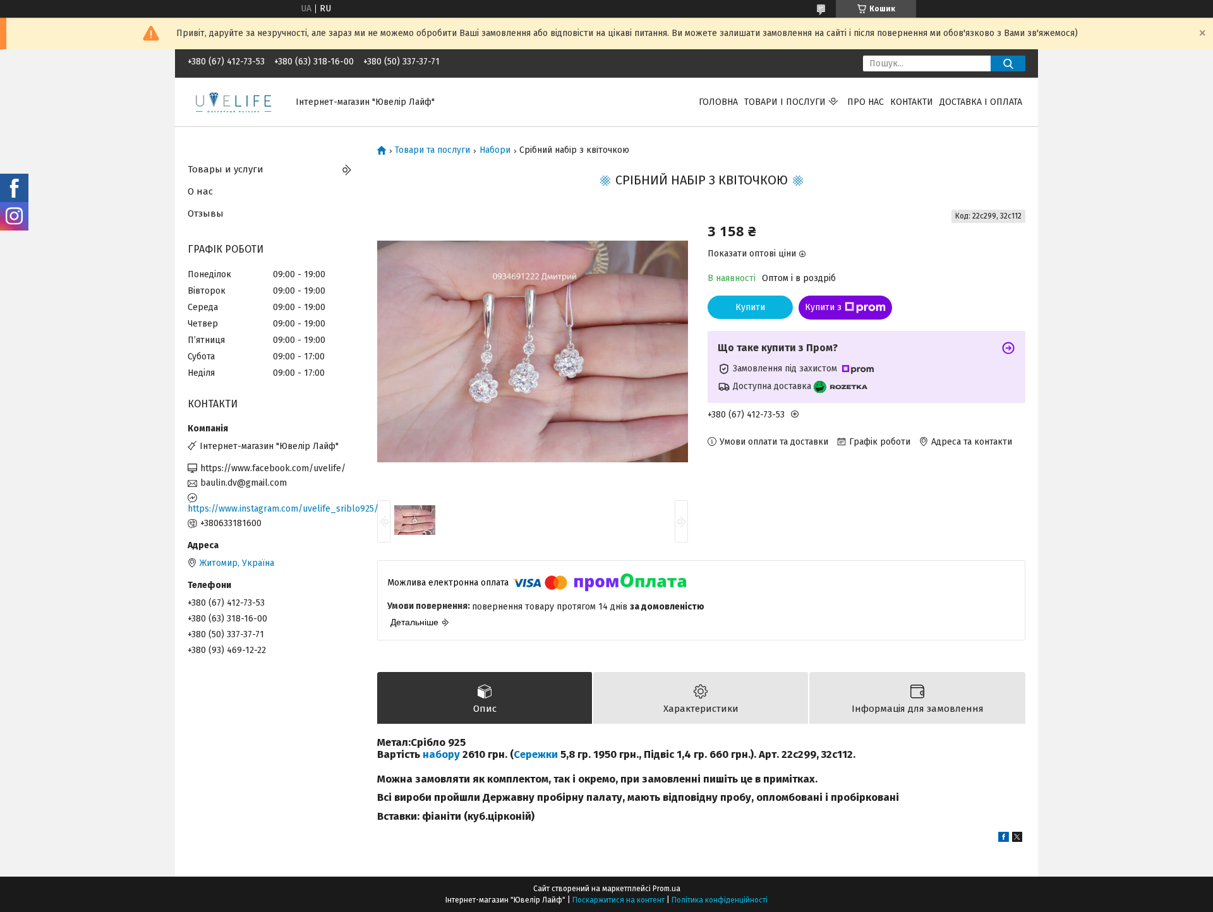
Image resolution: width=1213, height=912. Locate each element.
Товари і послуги (785, 102)
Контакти (911, 102)
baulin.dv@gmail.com (243, 482)
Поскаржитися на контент (618, 900)
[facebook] (1003, 839)
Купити (750, 307)
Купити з (823, 307)
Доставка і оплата (980, 102)
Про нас (865, 102)
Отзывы (206, 213)
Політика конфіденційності (720, 900)
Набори (495, 150)
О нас (200, 191)
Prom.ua (666, 888)
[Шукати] (1008, 63)
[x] (1017, 839)
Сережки (536, 754)
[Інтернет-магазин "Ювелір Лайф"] (234, 101)
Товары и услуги (225, 169)
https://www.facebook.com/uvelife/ (273, 468)
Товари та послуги (432, 150)
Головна (718, 102)
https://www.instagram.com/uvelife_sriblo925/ (273, 508)
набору (441, 754)
